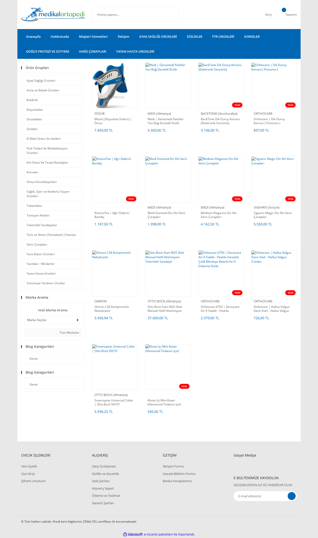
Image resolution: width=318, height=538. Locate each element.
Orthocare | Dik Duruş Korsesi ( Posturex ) (269, 121)
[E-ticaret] (158, 534)
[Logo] (52, 14)
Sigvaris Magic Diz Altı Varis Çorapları (273, 215)
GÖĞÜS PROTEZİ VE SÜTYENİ (47, 51)
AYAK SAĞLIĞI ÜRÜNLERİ (158, 36)
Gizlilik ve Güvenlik (105, 473)
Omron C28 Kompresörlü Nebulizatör (111, 309)
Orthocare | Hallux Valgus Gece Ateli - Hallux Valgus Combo (272, 309)
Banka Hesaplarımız (177, 481)
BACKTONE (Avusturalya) (219, 113)
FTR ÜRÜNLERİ (223, 36)
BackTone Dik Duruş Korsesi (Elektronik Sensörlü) (220, 121)
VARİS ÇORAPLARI (92, 51)
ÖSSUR (99, 113)
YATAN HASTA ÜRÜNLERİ (135, 51)
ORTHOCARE (263, 113)
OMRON (100, 301)
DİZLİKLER (194, 36)
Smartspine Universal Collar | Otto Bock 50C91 (113, 402)
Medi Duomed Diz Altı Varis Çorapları (166, 215)
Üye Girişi (28, 473)
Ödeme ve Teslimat (106, 495)
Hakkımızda (60, 36)
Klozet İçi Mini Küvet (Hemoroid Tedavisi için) (164, 402)
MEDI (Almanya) (159, 113)
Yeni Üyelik (29, 466)
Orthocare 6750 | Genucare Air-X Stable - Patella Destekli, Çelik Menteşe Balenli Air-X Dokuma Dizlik (220, 309)
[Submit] (292, 496)
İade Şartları (101, 481)
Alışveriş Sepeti (103, 488)
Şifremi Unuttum (33, 481)
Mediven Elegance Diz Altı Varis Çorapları (219, 215)
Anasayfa (33, 36)
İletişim (123, 36)
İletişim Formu (173, 466)
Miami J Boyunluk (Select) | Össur (113, 121)
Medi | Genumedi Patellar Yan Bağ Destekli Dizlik (166, 121)
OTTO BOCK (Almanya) (164, 301)
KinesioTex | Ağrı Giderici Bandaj (111, 215)
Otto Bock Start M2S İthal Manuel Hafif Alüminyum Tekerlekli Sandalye (165, 309)
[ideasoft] (133, 534)
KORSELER (252, 36)
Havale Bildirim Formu (179, 473)
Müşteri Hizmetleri (93, 36)
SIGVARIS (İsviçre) (266, 207)
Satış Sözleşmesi (104, 466)
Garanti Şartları (103, 503)
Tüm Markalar (69, 332)
